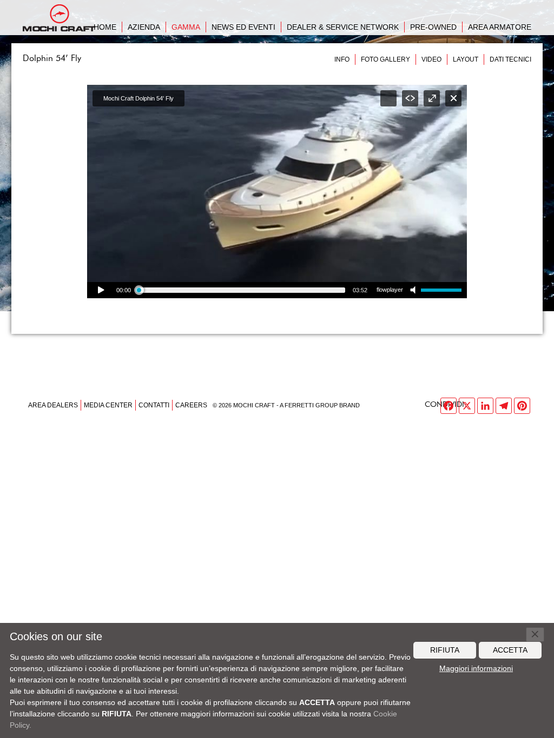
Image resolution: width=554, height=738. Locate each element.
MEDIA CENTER (108, 405)
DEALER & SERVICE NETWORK (343, 27)
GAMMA (186, 27)
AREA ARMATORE (499, 27)
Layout (465, 59)
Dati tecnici (510, 59)
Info (341, 59)
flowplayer (390, 289)
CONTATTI (153, 405)
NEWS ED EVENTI (243, 27)
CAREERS (191, 405)
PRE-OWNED (433, 27)
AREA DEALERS (53, 405)
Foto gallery (385, 59)
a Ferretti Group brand (320, 405)
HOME (105, 27)
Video (431, 59)
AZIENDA (144, 27)
